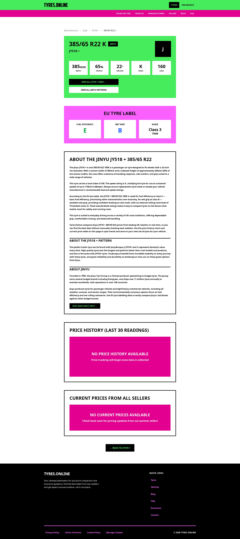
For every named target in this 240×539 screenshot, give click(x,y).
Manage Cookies (114, 532)
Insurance (188, 5)
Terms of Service (73, 532)
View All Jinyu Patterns (94, 90)
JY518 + (95, 30)
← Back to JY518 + (120, 447)
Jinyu (85, 30)
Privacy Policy (52, 532)
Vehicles (139, 13)
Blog (183, 13)
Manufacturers (156, 13)
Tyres (174, 5)
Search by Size (123, 13)
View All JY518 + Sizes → (93, 82)
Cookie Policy (93, 532)
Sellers (172, 13)
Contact (155, 515)
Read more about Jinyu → (84, 306)
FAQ (192, 13)
